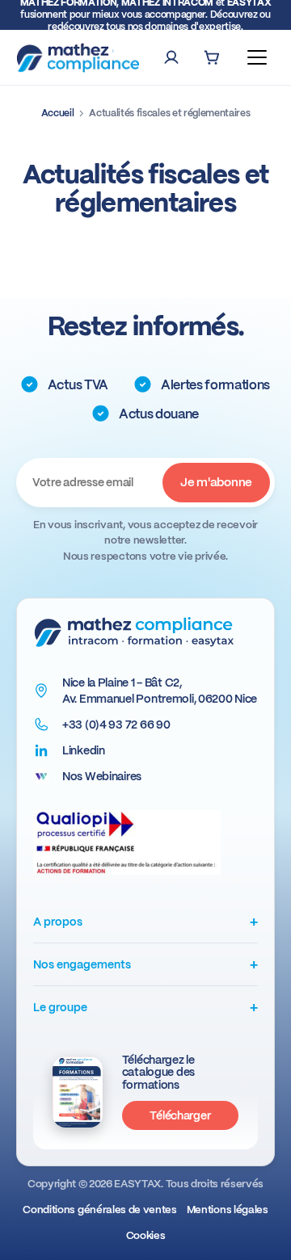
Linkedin (83, 750)
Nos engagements (145, 964)
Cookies (146, 1235)
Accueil (57, 113)
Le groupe (145, 1007)
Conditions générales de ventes (99, 1209)
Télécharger (180, 1115)
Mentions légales (227, 1209)
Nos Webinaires (101, 776)
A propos (145, 921)
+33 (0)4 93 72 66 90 (116, 724)
